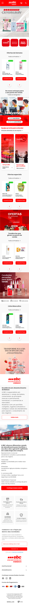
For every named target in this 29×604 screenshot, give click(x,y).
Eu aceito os (9, 552)
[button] (3, 3)
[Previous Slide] (9, 85)
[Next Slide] (19, 85)
